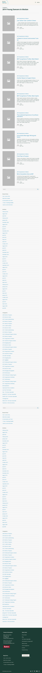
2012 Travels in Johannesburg (8, 329)
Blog (23, 637)
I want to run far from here (8, 204)
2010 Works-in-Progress (7, 321)
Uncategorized (5, 398)
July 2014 (4, 258)
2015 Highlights (5, 359)
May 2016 (4, 239)
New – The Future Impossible (8, 392)
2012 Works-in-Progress (7, 332)
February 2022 (5, 211)
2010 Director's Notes (7, 317)
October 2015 (5, 243)
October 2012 (5, 273)
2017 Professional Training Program (9, 381)
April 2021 (4, 215)
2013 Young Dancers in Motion (8, 338)
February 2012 (5, 284)
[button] (38, 2)
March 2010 (5, 303)
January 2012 (5, 286)
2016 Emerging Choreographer (8, 370)
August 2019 (5, 224)
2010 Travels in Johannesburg (8, 319)
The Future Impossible (26, 639)
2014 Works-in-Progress (7, 349)
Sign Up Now (25, 655)
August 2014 (5, 256)
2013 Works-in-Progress (7, 336)
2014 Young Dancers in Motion (23, 18)
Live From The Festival (7, 390)
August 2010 (5, 299)
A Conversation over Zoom (8, 200)
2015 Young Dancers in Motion (8, 366)
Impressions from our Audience (8, 387)
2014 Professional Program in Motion (10, 347)
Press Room (24, 634)
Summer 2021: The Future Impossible (10, 396)
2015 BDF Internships (7, 355)
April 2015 (4, 250)
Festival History (25, 649)
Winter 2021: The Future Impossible (9, 400)
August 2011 (5, 288)
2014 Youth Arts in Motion (7, 353)
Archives (23, 647)
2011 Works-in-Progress (7, 323)
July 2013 (4, 269)
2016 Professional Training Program (9, 375)
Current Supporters (25, 645)
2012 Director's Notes (7, 327)
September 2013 (6, 265)
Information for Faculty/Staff (27, 641)
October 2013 (5, 263)
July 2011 (4, 290)
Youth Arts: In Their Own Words (8, 402)
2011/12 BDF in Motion (7, 325)
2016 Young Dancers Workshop (8, 377)
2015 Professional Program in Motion (10, 362)
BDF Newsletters (6, 385)
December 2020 (6, 222)
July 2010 (4, 301)
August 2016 (5, 233)
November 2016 (6, 230)
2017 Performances (6, 379)
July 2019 (4, 226)
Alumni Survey (24, 643)
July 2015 (4, 248)
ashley (21, 27)
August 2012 (5, 275)
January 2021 (5, 220)
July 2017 (4, 228)
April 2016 (4, 241)
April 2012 (4, 280)
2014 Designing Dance (7, 342)
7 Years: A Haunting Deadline (8, 202)
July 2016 (4, 235)
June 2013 (4, 271)
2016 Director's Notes (7, 368)
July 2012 (4, 278)
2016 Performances (6, 372)
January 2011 (5, 295)
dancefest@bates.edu (10, 643)
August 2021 (5, 213)
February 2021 (5, 218)
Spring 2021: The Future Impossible (9, 394)
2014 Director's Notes (7, 344)
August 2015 (5, 245)
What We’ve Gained (6, 198)
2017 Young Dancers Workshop (8, 383)
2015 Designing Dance (7, 357)
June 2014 (4, 260)
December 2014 (6, 252)
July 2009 (4, 308)
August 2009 (5, 306)
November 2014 (6, 254)
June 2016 (4, 237)
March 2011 (5, 293)
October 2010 (5, 297)
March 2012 (5, 282)
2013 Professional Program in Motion (10, 334)
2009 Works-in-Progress (7, 314)
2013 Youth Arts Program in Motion (9, 340)
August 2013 (5, 267)
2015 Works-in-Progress (7, 364)
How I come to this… (6, 196)
